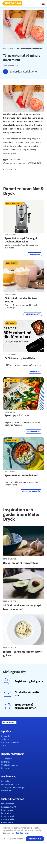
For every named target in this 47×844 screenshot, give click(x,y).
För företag (6, 813)
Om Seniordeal (7, 803)
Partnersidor (6, 761)
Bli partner (6, 768)
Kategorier (6, 736)
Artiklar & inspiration (10, 742)
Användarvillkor (8, 819)
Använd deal (35, 371)
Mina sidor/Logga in (10, 784)
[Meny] (43, 3)
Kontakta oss (7, 810)
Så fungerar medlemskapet (13, 787)
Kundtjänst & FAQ (9, 806)
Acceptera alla (35, 838)
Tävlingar (5, 739)
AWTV (3, 745)
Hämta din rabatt (33, 314)
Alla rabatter (6, 758)
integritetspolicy (21, 833)
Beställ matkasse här (31, 491)
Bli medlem (6, 781)
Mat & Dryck (8, 49)
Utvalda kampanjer (9, 765)
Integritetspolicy (8, 816)
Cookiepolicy (7, 822)
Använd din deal (33, 431)
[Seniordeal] (12, 3)
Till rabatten (34, 254)
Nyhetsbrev (6, 790)
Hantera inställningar (13, 838)
